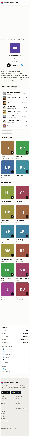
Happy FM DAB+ (6, 278)
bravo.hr (25, 342)
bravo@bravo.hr (23, 339)
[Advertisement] (15, 22)
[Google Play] (16, 392)
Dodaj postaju (4, 416)
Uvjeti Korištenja (13, 428)
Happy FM (18, 401)
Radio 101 (19, 259)
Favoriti (16, 65)
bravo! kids (19, 176)
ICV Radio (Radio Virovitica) (22, 240)
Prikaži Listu (6, 132)
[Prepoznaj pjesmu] (21, 65)
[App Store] (6, 392)
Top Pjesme (3, 403)
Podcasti (3, 401)
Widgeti (3, 418)
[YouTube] (26, 93)
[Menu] (27, 2)
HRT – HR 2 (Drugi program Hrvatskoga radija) (7, 201)
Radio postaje (4, 398)
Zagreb (8, 39)
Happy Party (5, 220)
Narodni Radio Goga (22, 278)
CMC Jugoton (20, 220)
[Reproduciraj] (9, 65)
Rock (15, 58)
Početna (3, 39)
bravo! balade (5, 176)
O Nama (3, 413)
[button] (7, 148)
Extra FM (18, 403)
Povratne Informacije (6, 420)
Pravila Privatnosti (4, 428)
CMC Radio (19, 201)
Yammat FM (5, 240)
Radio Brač (19, 298)
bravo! (3, 156)
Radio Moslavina (6, 259)
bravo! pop (19, 156)
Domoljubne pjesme (20, 408)
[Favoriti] (24, 2)
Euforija (3, 298)
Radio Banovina (19, 406)
